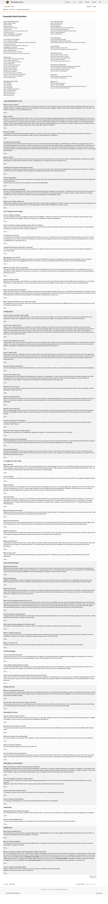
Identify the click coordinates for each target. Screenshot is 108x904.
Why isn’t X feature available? (57, 84)
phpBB (78, 261)
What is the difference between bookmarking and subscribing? (66, 66)
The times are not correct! (10, 44)
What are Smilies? (8, 86)
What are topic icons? (9, 95)
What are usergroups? (56, 26)
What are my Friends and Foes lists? (59, 47)
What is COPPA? (8, 24)
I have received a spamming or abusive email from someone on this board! (68, 42)
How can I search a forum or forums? (59, 54)
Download (67, 2)
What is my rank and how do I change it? (13, 51)
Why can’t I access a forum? (10, 68)
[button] (99, 2)
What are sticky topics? (9, 92)
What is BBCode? (8, 82)
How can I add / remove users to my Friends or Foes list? (64, 49)
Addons (87, 2)
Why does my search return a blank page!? (61, 58)
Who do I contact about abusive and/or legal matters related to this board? (68, 86)
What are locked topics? (9, 93)
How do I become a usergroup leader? (60, 29)
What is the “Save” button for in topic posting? (15, 74)
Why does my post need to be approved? (13, 76)
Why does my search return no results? (60, 56)
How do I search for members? (58, 59)
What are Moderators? (56, 24)
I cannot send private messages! (58, 39)
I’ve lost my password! (9, 32)
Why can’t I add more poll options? (12, 65)
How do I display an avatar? (10, 50)
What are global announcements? (12, 89)
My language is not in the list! (10, 47)
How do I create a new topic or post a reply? (14, 58)
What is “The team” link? (56, 34)
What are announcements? (10, 90)
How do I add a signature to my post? (13, 61)
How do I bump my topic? (10, 77)
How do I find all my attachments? (59, 78)
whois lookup (23, 855)
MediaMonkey (17, 2)
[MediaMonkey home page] (7, 2)
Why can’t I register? (8, 26)
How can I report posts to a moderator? (13, 72)
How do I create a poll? (9, 63)
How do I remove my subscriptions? (59, 71)
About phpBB (25, 834)
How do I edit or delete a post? (11, 60)
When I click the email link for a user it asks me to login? (17, 53)
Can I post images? (8, 87)
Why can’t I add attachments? (11, 69)
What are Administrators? (57, 23)
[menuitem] (12, 6)
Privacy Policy (99, 893)
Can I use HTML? (8, 84)
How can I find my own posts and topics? (60, 61)
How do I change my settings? (11, 41)
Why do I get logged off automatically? (13, 34)
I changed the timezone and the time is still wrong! (15, 45)
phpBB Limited (48, 833)
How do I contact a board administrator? (60, 88)
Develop (94, 2)
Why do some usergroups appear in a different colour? (64, 31)
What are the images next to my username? (14, 48)
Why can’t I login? (8, 29)
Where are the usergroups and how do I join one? (62, 27)
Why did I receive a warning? (10, 71)
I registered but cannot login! (10, 27)
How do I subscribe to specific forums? (60, 69)
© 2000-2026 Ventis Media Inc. (13, 893)
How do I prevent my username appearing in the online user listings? (20, 42)
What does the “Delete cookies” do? (12, 35)
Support (81, 2)
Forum (74, 2)
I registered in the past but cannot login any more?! (16, 31)
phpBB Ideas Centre (75, 843)
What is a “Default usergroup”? (58, 32)
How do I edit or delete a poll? (11, 66)
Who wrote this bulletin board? (58, 83)
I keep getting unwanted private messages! (61, 41)
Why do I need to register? (10, 23)
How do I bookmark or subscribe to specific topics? (63, 67)
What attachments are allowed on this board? (61, 76)
